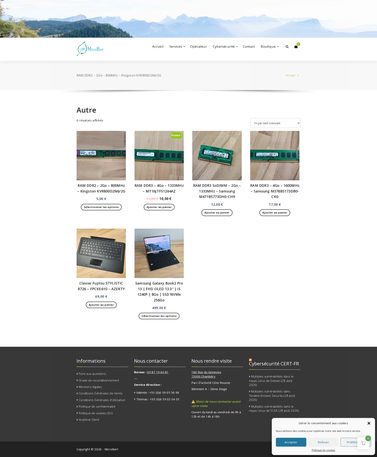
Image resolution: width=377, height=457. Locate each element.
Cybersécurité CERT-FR (274, 363)
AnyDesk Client (89, 419)
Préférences (356, 442)
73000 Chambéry (203, 376)
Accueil (158, 46)
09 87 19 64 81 (157, 372)
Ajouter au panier (159, 207)
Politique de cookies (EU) (96, 413)
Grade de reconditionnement (99, 380)
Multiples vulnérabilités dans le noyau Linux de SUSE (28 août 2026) (274, 408)
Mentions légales (90, 387)
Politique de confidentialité (97, 406)
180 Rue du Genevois (206, 372)
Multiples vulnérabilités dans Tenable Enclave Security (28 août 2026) (272, 395)
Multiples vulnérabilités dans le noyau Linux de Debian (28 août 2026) (271, 380)
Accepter (291, 442)
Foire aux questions (92, 374)
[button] (369, 423)
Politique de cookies (323, 450)
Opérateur (198, 46)
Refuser (323, 442)
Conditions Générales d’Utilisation (102, 400)
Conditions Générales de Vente (100, 393)
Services (175, 46)
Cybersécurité (224, 46)
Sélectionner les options (101, 207)
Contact (249, 46)
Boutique (268, 46)
